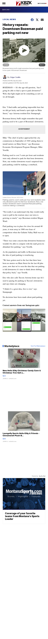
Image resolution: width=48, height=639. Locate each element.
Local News (9, 19)
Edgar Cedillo (15, 77)
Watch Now (41, 3)
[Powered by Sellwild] (42, 476)
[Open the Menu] (4, 3)
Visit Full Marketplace (38, 346)
